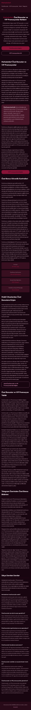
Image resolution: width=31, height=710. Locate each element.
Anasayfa (15, 707)
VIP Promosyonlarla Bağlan (15, 172)
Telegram (24, 6)
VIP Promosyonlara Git (15, 53)
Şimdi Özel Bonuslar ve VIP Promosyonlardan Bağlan (11, 384)
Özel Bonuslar (5, 6)
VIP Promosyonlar (13, 6)
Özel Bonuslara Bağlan (15, 48)
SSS (2, 9)
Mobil (20, 6)
